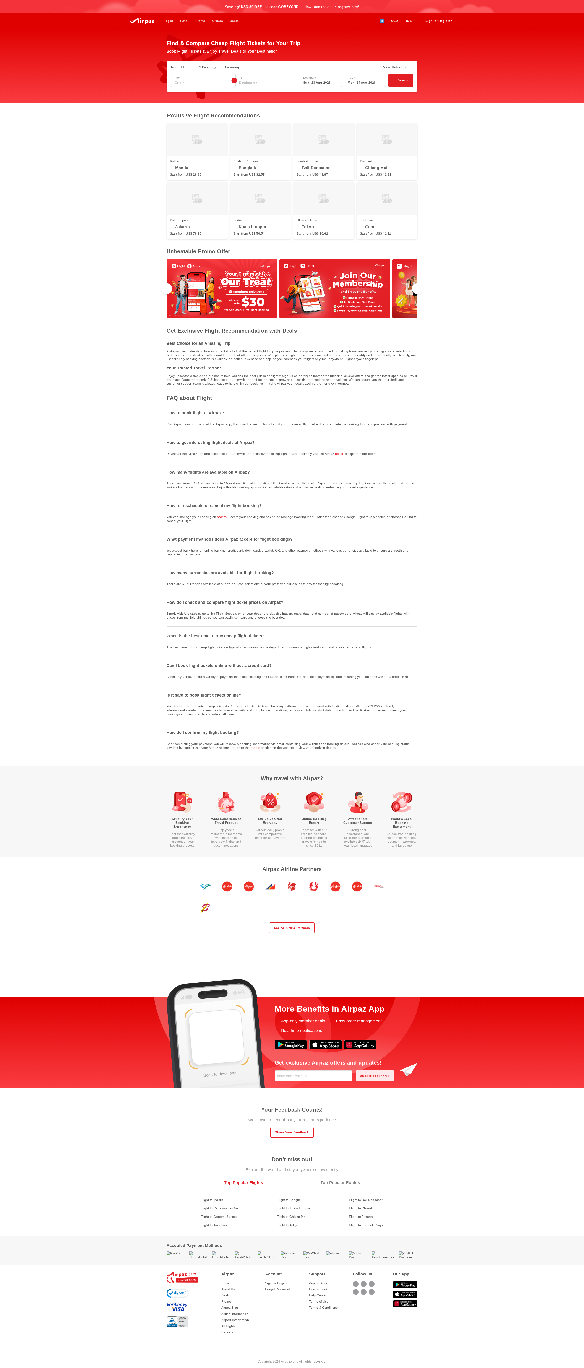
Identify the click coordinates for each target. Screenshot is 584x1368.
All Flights (228, 1326)
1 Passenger (209, 67)
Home (225, 1283)
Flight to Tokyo (287, 1225)
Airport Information (235, 1320)
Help (408, 21)
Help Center (318, 1295)
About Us (228, 1289)
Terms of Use (319, 1301)
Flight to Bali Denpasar (366, 1200)
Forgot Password (277, 1289)
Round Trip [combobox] (180, 67)
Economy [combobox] (232, 67)
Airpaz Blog (229, 1307)
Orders (222, 517)
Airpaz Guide (318, 1283)
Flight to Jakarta (361, 1216)
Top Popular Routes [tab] (340, 1182)
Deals (339, 454)
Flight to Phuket (360, 1208)
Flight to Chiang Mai (291, 1216)
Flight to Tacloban (214, 1225)
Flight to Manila (212, 1200)
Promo (226, 1301)
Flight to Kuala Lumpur (293, 1208)
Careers (227, 1332)
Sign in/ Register (277, 1283)
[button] (415, 6)
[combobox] (202, 83)
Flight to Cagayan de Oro (219, 1208)
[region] (292, 288)
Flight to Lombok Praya (366, 1225)
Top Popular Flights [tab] (243, 1182)
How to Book (318, 1289)
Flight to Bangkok (289, 1200)
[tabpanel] (292, 1208)
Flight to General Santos (219, 1216)
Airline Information (234, 1314)
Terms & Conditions (323, 1307)
